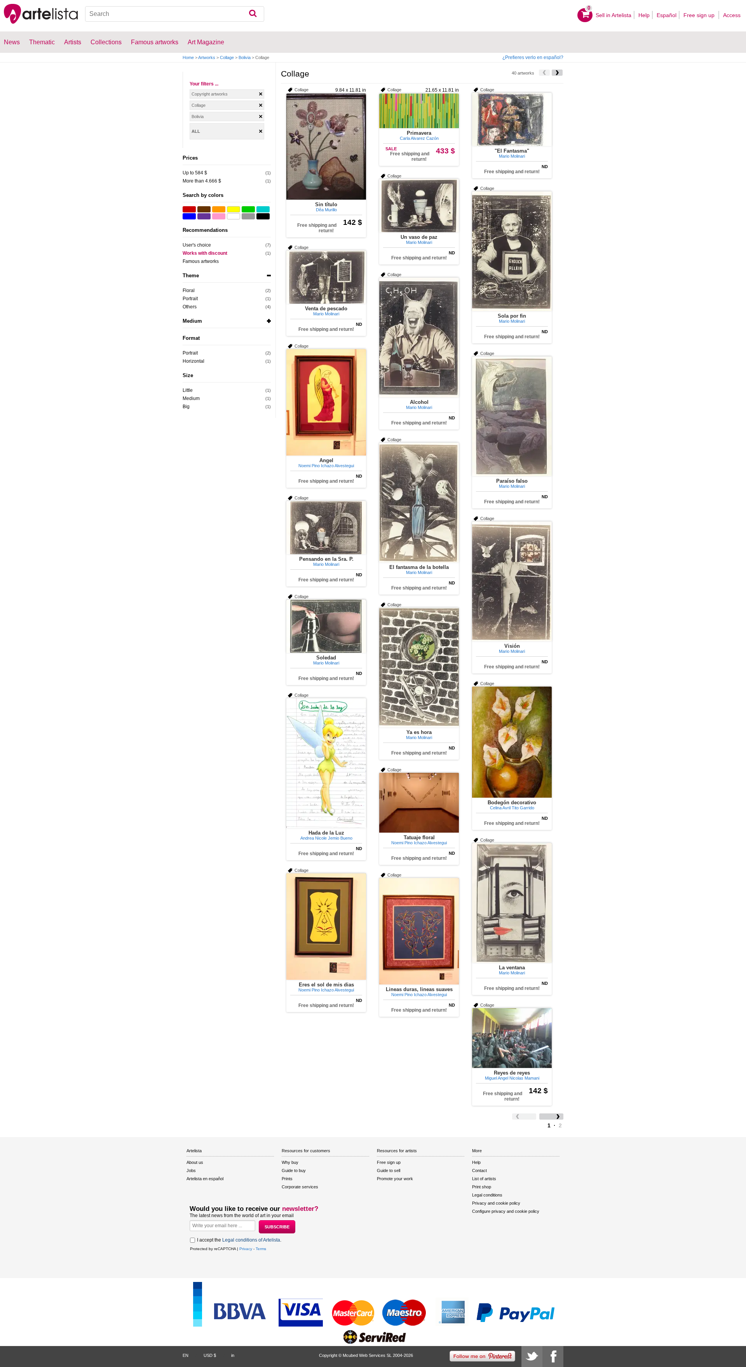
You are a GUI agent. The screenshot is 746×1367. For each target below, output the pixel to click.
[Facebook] (552, 1356)
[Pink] (218, 216)
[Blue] (189, 216)
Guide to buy (294, 1170)
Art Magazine (206, 42)
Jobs (191, 1170)
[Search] (252, 14)
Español (666, 15)
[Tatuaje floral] (419, 803)
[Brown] (204, 209)
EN (185, 1355)
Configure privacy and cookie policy (505, 1211)
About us (194, 1162)
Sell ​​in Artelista (613, 15)
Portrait (190, 298)
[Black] (263, 216)
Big (186, 406)
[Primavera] (419, 111)
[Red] (189, 209)
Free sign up (699, 15)
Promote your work (395, 1178)
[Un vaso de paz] (419, 205)
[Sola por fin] (512, 251)
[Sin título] (326, 147)
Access (732, 15)
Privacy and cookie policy (496, 1203)
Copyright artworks (210, 94)
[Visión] (512, 581)
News (12, 42)
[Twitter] (531, 1356)
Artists (72, 42)
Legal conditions (487, 1195)
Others (190, 307)
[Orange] (218, 209)
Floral (189, 290)
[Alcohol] (419, 337)
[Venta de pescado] (326, 277)
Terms (261, 1249)
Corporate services (300, 1186)
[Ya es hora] (419, 667)
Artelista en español (204, 1178)
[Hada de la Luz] (326, 763)
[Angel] (326, 402)
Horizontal (193, 361)
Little (188, 390)
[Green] (248, 209)
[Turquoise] (263, 209)
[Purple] (204, 216)
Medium (191, 398)
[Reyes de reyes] (512, 1038)
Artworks (206, 57)
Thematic (42, 42)
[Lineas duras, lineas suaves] (419, 931)
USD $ (210, 1355)
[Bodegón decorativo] (512, 742)
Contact (479, 1170)
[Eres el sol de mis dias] (326, 926)
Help (644, 15)
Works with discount (205, 253)
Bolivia (245, 57)
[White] (233, 216)
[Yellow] (233, 209)
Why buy (290, 1162)
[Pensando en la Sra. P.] (326, 527)
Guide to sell (388, 1170)
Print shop (481, 1186)
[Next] (557, 73)
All (196, 131)
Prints (287, 1178)
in (232, 1355)
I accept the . (239, 1240)
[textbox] (174, 14)
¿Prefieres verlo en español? (532, 57)
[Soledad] (326, 626)
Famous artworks (154, 42)
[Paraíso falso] (512, 416)
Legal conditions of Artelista (251, 1240)
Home (188, 57)
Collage (227, 57)
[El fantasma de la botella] (419, 502)
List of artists (484, 1178)
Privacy (245, 1249)
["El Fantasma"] (512, 119)
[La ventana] (512, 903)
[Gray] (248, 216)
